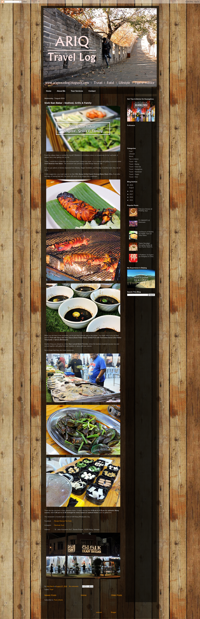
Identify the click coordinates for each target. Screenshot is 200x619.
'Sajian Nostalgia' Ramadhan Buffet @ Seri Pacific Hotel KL (146, 245)
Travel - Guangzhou (135, 169)
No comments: (74, 586)
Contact (92, 91)
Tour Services (77, 91)
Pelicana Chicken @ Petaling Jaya (145, 210)
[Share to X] (88, 586)
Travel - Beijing (134, 164)
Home (48, 91)
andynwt (99, 612)
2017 (131, 194)
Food (51, 589)
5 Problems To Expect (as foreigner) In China (146, 255)
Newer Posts (50, 595)
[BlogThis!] (85, 586)
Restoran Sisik (59, 525)
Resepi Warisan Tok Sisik (63, 521)
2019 (131, 185)
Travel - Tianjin (134, 174)
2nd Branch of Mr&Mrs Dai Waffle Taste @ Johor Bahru (146, 233)
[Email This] (83, 586)
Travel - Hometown (135, 172)
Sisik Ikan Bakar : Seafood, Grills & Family (67, 103)
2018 (131, 191)
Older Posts (116, 595)
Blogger (113, 612)
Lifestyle (132, 154)
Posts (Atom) (58, 600)
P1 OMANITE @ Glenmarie (144, 221)
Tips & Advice (133, 159)
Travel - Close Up (135, 167)
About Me (61, 91)
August (131, 188)
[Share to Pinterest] (92, 586)
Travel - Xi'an (133, 177)
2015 (131, 200)
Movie (131, 156)
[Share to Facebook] (90, 586)
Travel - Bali (133, 161)
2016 (131, 197)
